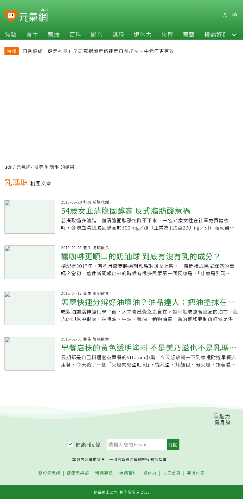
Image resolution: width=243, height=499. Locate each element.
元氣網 (23, 167)
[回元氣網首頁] (33, 15)
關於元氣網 (49, 473)
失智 (167, 34)
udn (8, 167)
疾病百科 (128, 473)
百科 (75, 34)
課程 (118, 34)
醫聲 (189, 34)
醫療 (54, 34)
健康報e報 (88, 444)
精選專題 (104, 473)
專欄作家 (196, 473)
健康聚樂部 (78, 473)
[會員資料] (224, 15)
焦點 (11, 34)
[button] (234, 34)
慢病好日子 (219, 34)
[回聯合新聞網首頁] (11, 16)
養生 (32, 34)
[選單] (235, 15)
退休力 (143, 34)
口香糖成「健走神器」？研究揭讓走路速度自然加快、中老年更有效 (98, 51)
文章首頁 (172, 473)
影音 (97, 34)
